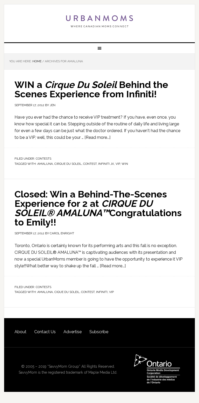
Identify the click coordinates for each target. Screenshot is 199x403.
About (20, 331)
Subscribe (98, 331)
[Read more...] (97, 137)
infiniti (102, 292)
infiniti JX (106, 164)
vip (118, 164)
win (125, 164)
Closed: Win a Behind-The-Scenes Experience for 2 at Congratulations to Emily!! (98, 208)
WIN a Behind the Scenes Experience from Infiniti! (91, 89)
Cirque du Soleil (68, 164)
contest (90, 164)
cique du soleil (67, 292)
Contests (43, 158)
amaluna (45, 164)
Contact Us (45, 331)
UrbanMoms (99, 21)
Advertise (72, 331)
